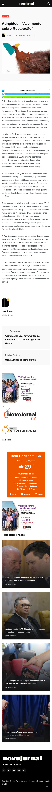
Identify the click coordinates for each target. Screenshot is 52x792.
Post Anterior (15, 331)
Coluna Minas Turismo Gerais (20, 360)
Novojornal (7, 311)
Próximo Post (11, 355)
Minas (5, 16)
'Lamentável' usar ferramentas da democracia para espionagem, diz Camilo (22, 339)
